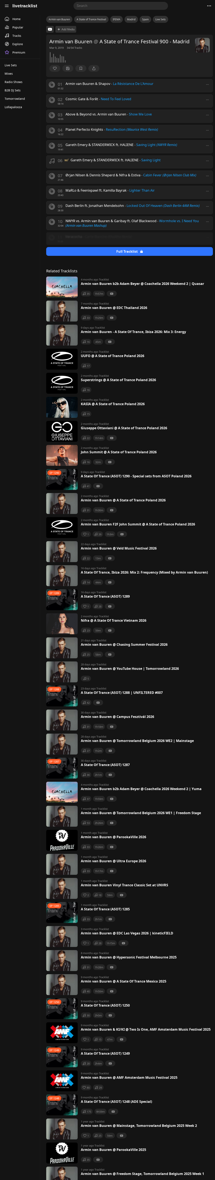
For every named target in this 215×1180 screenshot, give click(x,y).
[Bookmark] (80, 68)
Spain (145, 19)
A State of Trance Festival (91, 19)
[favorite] (54, 68)
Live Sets (160, 19)
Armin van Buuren (59, 19)
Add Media (68, 29)
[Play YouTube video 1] (50, 29)
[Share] (93, 68)
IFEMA (116, 19)
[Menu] (6, 5)
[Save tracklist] (67, 68)
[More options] (207, 84)
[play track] (52, 84)
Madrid (131, 19)
